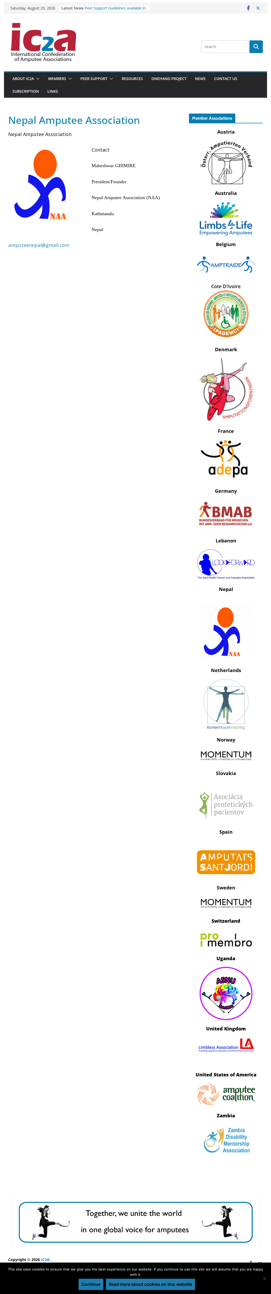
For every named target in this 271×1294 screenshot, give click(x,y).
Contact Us (225, 78)
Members (57, 78)
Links (52, 91)
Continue (91, 1284)
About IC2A (23, 78)
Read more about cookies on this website (150, 1284)
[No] (264, 1278)
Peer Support (93, 78)
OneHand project (169, 78)
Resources (132, 78)
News (200, 78)
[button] (37, 78)
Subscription (25, 91)
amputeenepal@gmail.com (38, 245)
